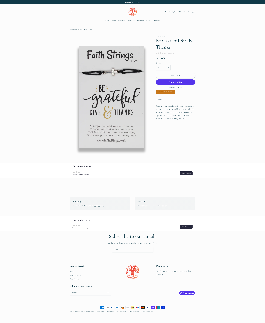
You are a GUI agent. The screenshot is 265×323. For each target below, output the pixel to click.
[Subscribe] (150, 249)
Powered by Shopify (88, 311)
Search (72, 271)
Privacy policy (110, 311)
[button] (72, 11)
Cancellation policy (147, 311)
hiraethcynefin (79, 311)
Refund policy (75, 279)
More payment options (175, 87)
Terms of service (121, 311)
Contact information (134, 311)
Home (72, 29)
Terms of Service (75, 275)
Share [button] (160, 99)
